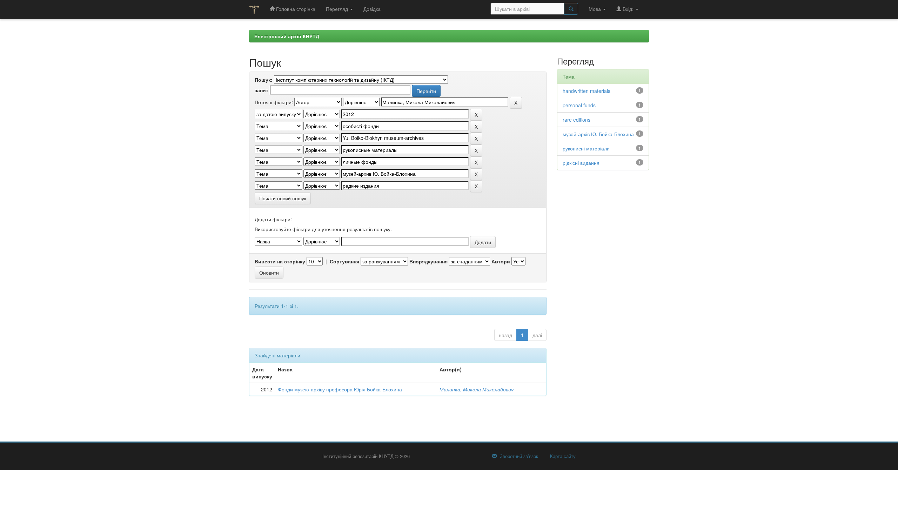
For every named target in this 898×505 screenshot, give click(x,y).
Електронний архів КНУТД (286, 36)
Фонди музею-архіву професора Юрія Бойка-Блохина (340, 389)
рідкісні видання (581, 162)
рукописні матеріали (586, 148)
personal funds (579, 105)
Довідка (372, 8)
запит (261, 90)
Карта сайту (562, 456)
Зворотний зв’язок (518, 456)
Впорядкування (428, 261)
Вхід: (628, 8)
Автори (500, 261)
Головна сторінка (295, 8)
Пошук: (264, 79)
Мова (595, 8)
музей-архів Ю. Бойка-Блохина (598, 133)
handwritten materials (586, 90)
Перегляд (337, 8)
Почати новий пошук (282, 198)
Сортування (344, 261)
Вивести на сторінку (280, 261)
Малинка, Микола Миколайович (477, 389)
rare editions (576, 119)
